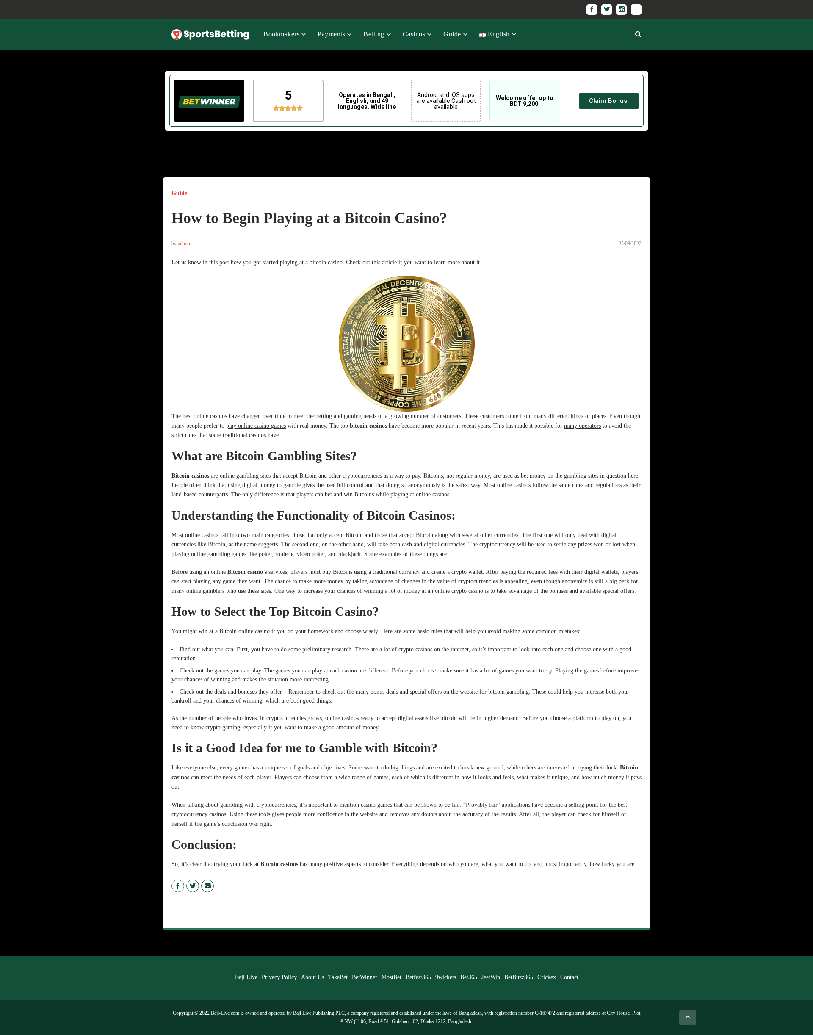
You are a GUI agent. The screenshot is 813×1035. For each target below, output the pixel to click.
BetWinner (364, 977)
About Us (312, 977)
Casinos (414, 34)
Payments (331, 34)
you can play (246, 670)
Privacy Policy (279, 977)
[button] (609, 101)
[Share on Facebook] (177, 886)
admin (184, 243)
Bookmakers (281, 34)
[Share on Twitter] (192, 886)
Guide (452, 34)
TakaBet (338, 977)
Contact (569, 977)
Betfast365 (418, 977)
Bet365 (468, 977)
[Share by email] (207, 886)
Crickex (546, 977)
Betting (373, 34)
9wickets (445, 977)
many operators (582, 426)
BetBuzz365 (518, 977)
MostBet (391, 977)
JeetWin (490, 977)
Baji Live (246, 977)
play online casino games (256, 426)
